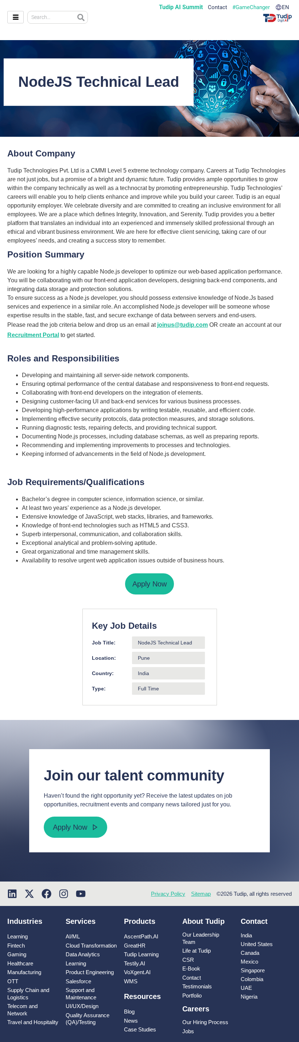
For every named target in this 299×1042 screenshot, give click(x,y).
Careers (195, 1009)
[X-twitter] (29, 894)
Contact (217, 7)
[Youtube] (81, 894)
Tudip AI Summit (181, 7)
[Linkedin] (12, 894)
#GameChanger (251, 7)
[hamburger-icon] (15, 17)
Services (81, 921)
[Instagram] (64, 894)
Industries (24, 921)
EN (285, 7)
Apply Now (149, 584)
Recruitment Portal (33, 335)
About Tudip (203, 921)
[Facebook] (46, 894)
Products (139, 921)
